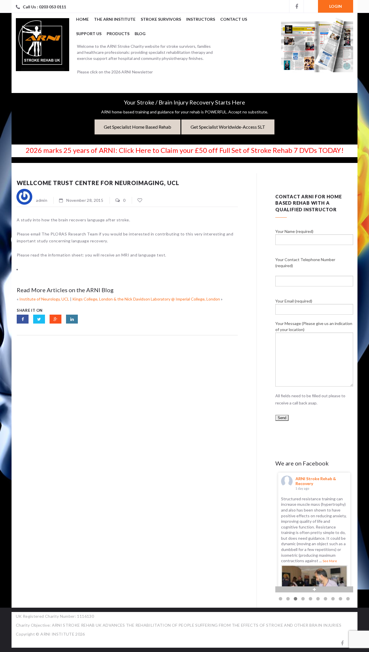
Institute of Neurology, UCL (44, 298)
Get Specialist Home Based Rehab (137, 127)
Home (82, 19)
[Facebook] (296, 6)
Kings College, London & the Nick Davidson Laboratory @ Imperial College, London (146, 298)
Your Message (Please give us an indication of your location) (313, 326)
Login (335, 6)
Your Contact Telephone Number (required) (305, 262)
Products (118, 33)
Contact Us (233, 19)
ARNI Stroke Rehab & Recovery (315, 481)
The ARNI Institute (114, 19)
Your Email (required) (293, 301)
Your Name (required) (294, 231)
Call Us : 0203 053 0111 (44, 6)
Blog (140, 33)
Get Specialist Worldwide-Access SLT (228, 127)
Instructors (200, 19)
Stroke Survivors (161, 19)
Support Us (88, 33)
